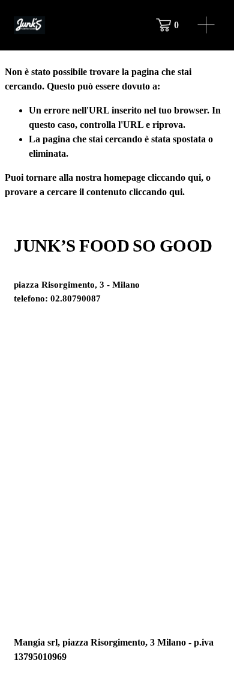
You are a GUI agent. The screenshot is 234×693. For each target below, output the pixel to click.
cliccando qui (174, 177)
